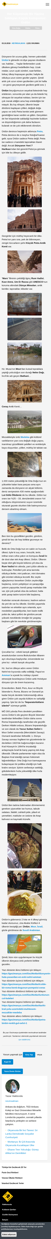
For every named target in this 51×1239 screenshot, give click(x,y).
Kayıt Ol (7, 1062)
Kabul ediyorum (9, 1234)
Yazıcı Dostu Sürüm (12, 1071)
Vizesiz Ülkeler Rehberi (12, 1178)
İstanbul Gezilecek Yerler (13, 1183)
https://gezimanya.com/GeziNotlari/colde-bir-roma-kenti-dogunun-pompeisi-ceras (24, 986)
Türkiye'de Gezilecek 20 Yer (14, 1167)
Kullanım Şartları (9, 1210)
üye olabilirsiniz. (25, 1040)
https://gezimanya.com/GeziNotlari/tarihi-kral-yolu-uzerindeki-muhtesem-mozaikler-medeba (24, 1009)
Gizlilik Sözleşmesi (10, 1215)
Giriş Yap (29, 1055)
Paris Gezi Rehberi (10, 1173)
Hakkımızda (7, 1204)
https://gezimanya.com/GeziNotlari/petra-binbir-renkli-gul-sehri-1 (24, 1021)
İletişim (5, 1220)
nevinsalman (18, 43)
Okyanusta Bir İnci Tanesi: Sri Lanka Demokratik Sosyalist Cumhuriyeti (21, 1134)
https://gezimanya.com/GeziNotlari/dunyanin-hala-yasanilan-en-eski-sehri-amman (26, 975)
